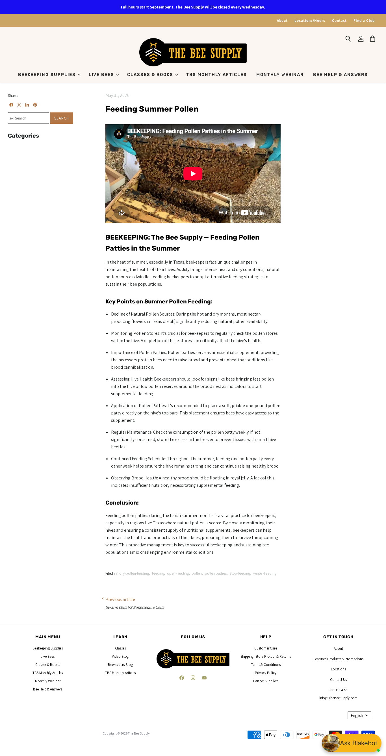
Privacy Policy (265, 672)
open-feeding (177, 573)
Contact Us (338, 679)
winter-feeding (264, 573)
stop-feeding (240, 573)
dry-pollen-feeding (134, 573)
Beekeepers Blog (120, 664)
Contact (339, 20)
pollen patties (216, 573)
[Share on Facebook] (11, 104)
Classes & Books (151, 74)
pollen (197, 573)
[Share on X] (19, 104)
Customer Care (265, 648)
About (282, 20)
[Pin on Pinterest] (35, 104)
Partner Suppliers (265, 681)
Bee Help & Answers (340, 74)
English (357, 715)
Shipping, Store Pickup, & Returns (265, 656)
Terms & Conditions (266, 664)
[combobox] (28, 118)
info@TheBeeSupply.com (338, 698)
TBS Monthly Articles (216, 74)
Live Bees (102, 74)
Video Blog (120, 656)
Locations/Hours (309, 20)
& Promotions (352, 659)
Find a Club (364, 20)
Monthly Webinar (280, 74)
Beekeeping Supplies (47, 74)
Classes (120, 648)
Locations (338, 669)
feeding (158, 573)
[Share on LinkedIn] (27, 104)
